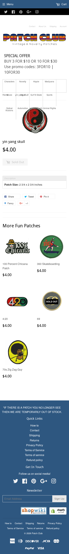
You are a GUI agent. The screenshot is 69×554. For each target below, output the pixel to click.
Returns (34, 440)
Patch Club (37, 533)
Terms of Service (34, 450)
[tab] (34, 178)
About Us (42, 26)
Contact (32, 26)
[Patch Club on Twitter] (6, 12)
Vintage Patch (36, 108)
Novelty (22, 81)
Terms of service (34, 455)
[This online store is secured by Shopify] (57, 511)
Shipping (53, 26)
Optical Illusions (9, 109)
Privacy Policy (34, 445)
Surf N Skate (36, 94)
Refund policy (34, 460)
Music (9, 94)
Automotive (23, 108)
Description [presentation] (10, 178)
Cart (63, 4)
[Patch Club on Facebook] (13, 12)
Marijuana (49, 81)
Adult (22, 94)
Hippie (36, 81)
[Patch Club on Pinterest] (21, 12)
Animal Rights (49, 108)
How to (34, 425)
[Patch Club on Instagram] (37, 12)
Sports (49, 94)
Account (63, 26)
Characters (9, 81)
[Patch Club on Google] (29, 12)
